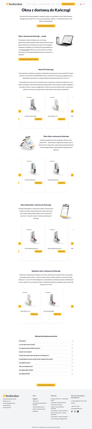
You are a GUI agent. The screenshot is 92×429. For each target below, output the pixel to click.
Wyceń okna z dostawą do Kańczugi (46, 25)
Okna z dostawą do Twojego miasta (59, 418)
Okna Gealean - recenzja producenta (59, 416)
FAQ (53, 4)
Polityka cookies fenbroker (39, 409)
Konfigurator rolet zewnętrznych (58, 402)
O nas (28, 4)
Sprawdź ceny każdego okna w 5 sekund (28, 59)
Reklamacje (35, 411)
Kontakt (58, 4)
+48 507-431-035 (75, 406)
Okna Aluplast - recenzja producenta (59, 410)
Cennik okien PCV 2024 (56, 404)
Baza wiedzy (34, 4)
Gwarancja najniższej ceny (45, 4)
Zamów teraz (38, 119)
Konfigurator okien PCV (68, 4)
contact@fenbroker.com (76, 408)
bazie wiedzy (26, 50)
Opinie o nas (36, 401)
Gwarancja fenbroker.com (39, 406)
